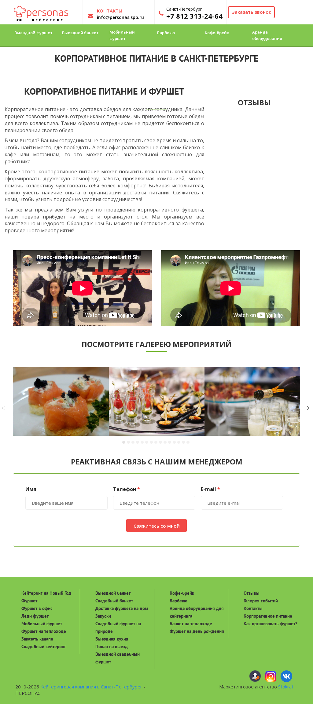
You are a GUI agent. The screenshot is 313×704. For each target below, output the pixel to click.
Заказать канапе (37, 639)
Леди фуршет (35, 616)
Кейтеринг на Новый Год (46, 593)
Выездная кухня (111, 639)
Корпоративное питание (268, 616)
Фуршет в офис (37, 608)
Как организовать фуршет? (270, 623)
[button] (124, 442)
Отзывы (252, 593)
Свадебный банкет (114, 601)
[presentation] (17, 408)
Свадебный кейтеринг (43, 646)
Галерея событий (261, 601)
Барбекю (178, 601)
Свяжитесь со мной (157, 526)
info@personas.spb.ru (120, 17)
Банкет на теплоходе (191, 623)
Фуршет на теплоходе (43, 631)
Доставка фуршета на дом (121, 608)
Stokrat (285, 687)
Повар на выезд (111, 646)
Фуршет (29, 601)
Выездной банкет (113, 593)
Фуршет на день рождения (197, 631)
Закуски (103, 616)
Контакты (253, 608)
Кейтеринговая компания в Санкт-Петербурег (91, 687)
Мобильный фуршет (41, 623)
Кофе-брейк (182, 593)
